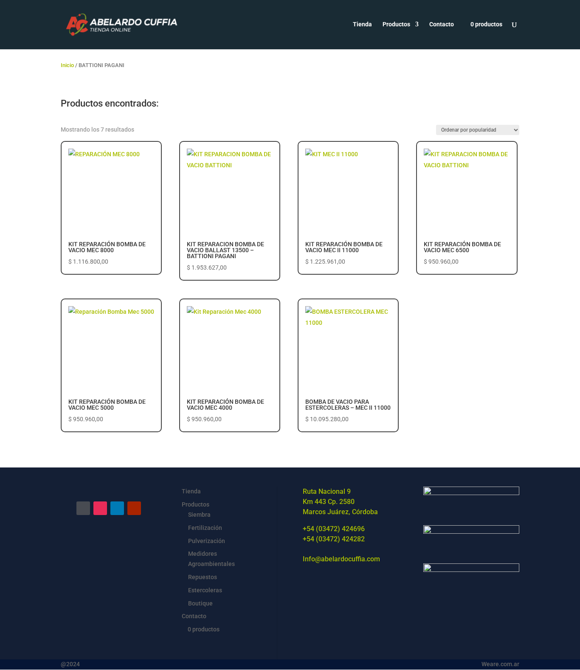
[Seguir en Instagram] (100, 508)
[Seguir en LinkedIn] (117, 508)
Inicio (67, 65)
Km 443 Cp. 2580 (329, 502)
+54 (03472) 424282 (334, 539)
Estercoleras (205, 590)
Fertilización (205, 527)
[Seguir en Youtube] (134, 508)
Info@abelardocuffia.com (341, 559)
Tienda (362, 24)
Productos (396, 24)
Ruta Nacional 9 (327, 491)
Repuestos (202, 577)
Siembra (199, 514)
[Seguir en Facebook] (83, 508)
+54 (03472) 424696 (334, 529)
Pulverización (206, 541)
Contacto (441, 24)
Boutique (200, 603)
